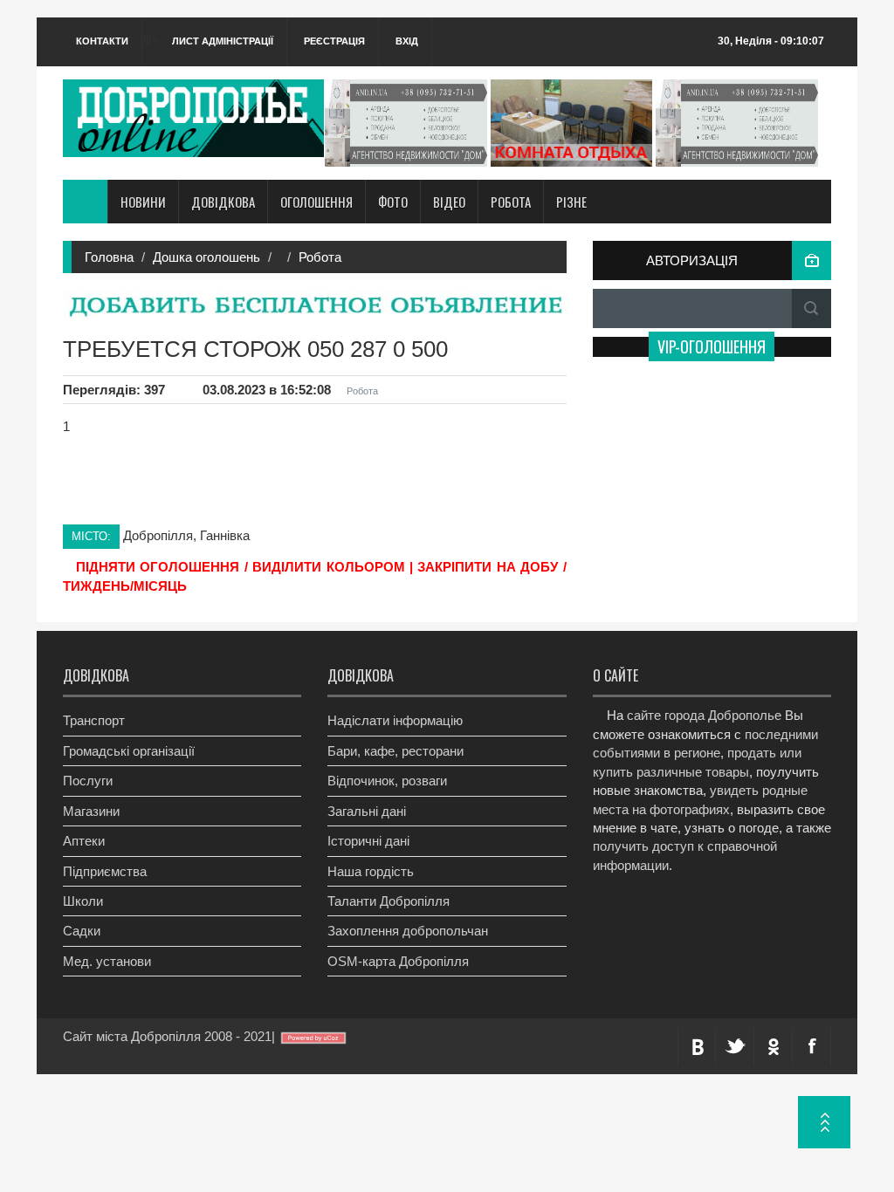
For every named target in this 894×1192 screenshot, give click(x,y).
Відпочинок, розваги (387, 780)
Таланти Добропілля (388, 901)
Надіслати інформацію (395, 720)
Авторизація (692, 260)
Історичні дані (368, 840)
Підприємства (105, 871)
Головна (109, 257)
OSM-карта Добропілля (398, 961)
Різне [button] (571, 201)
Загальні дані (366, 811)
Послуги (88, 780)
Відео (449, 201)
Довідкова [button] (223, 201)
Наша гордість (370, 871)
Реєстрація (334, 41)
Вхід (406, 41)
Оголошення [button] (316, 201)
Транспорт (94, 720)
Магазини (91, 811)
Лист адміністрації (222, 41)
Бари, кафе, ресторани (395, 750)
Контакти (102, 41)
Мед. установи (107, 961)
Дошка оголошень (206, 257)
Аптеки (84, 840)
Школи (83, 901)
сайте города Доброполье (704, 715)
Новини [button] (143, 201)
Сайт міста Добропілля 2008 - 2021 (167, 1036)
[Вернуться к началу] (824, 1122)
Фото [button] (393, 201)
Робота (511, 201)
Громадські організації (129, 750)
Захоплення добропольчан (407, 930)
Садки (81, 930)
